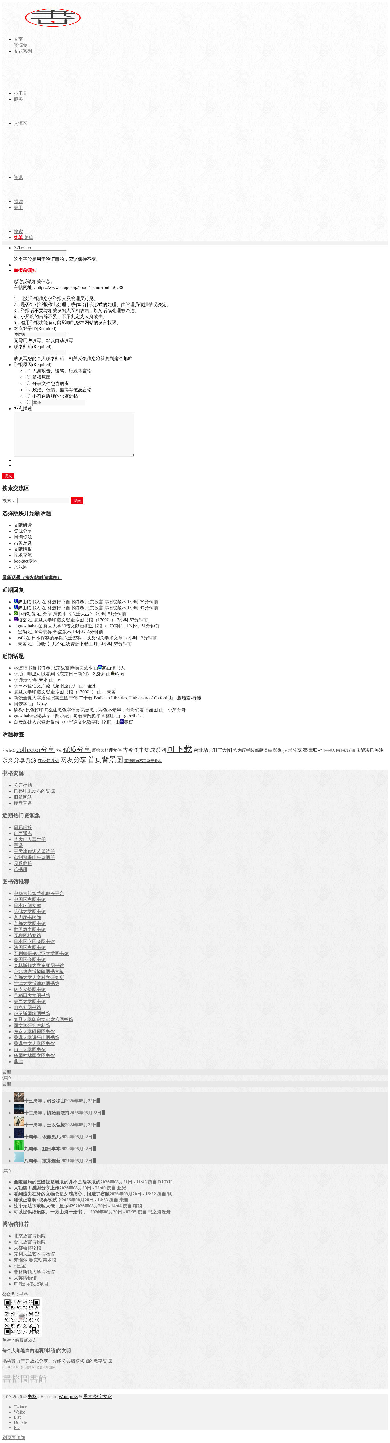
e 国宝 (20, 1265)
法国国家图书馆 (30, 947)
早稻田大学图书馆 (32, 995)
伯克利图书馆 (27, 1007)
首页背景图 (105, 760)
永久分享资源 (19, 760)
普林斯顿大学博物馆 (34, 1271)
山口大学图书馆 (30, 1049)
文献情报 (23, 549)
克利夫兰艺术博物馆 (34, 1253)
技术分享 (292, 750)
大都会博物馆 (27, 1247)
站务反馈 (23, 543)
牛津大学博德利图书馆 (36, 983)
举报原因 (32, 364)
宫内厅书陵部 (27, 917)
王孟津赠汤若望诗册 (34, 851)
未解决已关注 (369, 750)
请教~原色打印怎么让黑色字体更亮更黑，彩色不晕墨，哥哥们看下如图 (86, 709)
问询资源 (23, 537)
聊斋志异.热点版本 (52, 631)
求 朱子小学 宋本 (31, 679)
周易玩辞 (23, 827)
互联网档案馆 (27, 935)
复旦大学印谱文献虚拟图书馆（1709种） (75, 619)
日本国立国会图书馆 (34, 941)
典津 (18, 1061)
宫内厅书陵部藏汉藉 (252, 750)
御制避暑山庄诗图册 (34, 857)
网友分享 (73, 760)
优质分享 (77, 749)
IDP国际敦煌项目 (31, 1283)
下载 (59, 750)
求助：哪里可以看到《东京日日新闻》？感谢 (59, 673)
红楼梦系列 (48, 760)
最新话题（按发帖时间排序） (32, 577)
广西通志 (23, 833)
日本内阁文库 (27, 905)
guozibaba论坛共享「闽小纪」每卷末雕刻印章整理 (64, 715)
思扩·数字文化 (97, 1396)
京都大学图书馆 (30, 923)
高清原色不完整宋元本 (143, 761)
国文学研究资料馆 (32, 1025)
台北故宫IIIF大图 (212, 750)
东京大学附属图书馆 (34, 1031)
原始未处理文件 (107, 750)
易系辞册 (23, 863)
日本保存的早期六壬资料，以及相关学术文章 (77, 637)
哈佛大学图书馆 (30, 911)
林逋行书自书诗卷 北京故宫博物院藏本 (86, 601)
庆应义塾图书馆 (30, 989)
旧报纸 (329, 750)
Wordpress (68, 1396)
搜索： (9, 500)
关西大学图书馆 (30, 1001)
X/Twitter (22, 247)
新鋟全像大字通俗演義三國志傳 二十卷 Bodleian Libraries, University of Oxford (90, 697)
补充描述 (23, 408)
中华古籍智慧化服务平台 (39, 893)
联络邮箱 (32, 346)
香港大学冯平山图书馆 (36, 1037)
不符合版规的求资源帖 (55, 396)
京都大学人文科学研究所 (39, 977)
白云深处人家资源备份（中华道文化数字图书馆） (64, 721)
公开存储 (23, 785)
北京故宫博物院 (30, 1235)
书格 (32, 1396)
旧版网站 (23, 797)
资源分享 (23, 531)
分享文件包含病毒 (50, 383)
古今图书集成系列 (144, 750)
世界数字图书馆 (30, 929)
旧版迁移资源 (345, 750)
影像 (277, 750)
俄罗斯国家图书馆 (32, 1013)
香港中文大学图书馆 (34, 1043)
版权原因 (41, 377)
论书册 (20, 869)
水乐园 (20, 567)
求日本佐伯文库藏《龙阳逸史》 (46, 685)
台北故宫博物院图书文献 (39, 971)
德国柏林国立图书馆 (34, 1055)
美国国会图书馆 (30, 959)
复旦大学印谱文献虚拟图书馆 (43, 1019)
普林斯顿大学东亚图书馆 (39, 965)
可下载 (179, 749)
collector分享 (35, 749)
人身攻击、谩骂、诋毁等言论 (62, 370)
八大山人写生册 (30, 839)
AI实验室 (8, 750)
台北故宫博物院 (30, 1241)
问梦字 (20, 703)
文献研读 (23, 525)
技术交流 (23, 555)
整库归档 (313, 750)
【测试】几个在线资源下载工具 (66, 643)
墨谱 (18, 845)
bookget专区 (25, 561)
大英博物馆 (25, 1277)
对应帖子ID (35, 328)
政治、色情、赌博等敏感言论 (62, 389)
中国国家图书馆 (30, 899)
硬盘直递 (23, 803)
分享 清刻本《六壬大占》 (68, 613)
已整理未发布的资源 (34, 791)
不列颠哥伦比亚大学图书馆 (41, 953)
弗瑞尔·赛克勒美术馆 (35, 1259)
